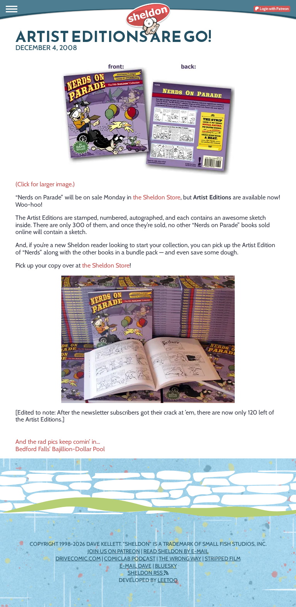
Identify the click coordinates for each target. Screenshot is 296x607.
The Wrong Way (180, 558)
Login (274, 8)
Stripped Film (222, 558)
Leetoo (168, 580)
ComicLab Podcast (129, 558)
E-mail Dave (135, 565)
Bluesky (166, 565)
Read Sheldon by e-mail (176, 551)
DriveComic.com (78, 558)
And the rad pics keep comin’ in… (57, 441)
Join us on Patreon (113, 551)
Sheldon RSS (146, 572)
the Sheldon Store (156, 197)
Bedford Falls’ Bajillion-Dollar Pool (60, 449)
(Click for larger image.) (45, 184)
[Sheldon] (148, 19)
